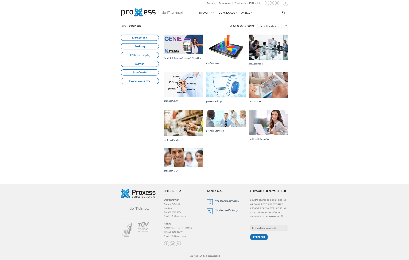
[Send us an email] (272, 3)
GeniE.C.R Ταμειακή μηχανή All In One (182, 57)
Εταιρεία (211, 3)
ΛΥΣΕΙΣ (245, 12)
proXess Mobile (171, 139)
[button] (256, 3)
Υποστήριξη (240, 3)
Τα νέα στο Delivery (226, 210)
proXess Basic (256, 63)
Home (123, 25)
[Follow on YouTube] (277, 3)
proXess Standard (215, 130)
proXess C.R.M (171, 100)
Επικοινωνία (225, 3)
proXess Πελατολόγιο (259, 138)
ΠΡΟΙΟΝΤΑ (205, 12)
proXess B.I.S (212, 62)
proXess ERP (255, 101)
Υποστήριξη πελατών (227, 200)
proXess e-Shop (214, 101)
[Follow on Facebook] (267, 3)
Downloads (227, 12)
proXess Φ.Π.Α (171, 170)
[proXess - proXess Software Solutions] (157, 12)
